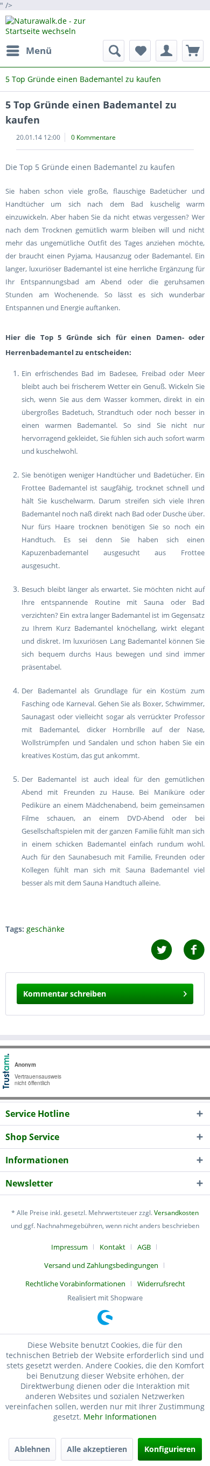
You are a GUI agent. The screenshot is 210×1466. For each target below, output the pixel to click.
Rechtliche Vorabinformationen (75, 1283)
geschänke (45, 929)
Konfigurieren (169, 1449)
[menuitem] (28, 51)
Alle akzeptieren (97, 1449)
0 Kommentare (93, 137)
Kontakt (112, 1247)
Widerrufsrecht (161, 1283)
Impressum (69, 1247)
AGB (144, 1247)
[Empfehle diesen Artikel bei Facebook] (194, 950)
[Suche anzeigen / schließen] (113, 51)
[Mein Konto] (166, 51)
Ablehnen (32, 1449)
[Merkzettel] (140, 51)
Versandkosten (176, 1212)
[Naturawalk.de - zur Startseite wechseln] (55, 25)
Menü (39, 50)
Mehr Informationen (120, 1417)
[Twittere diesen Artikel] (167, 950)
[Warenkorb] (193, 51)
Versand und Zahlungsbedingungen (101, 1265)
